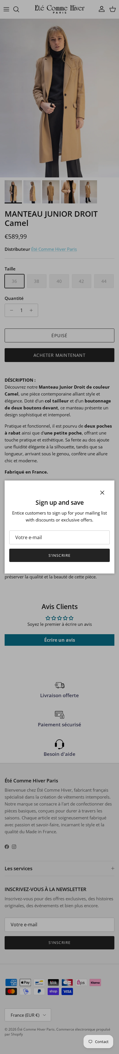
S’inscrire (59, 555)
